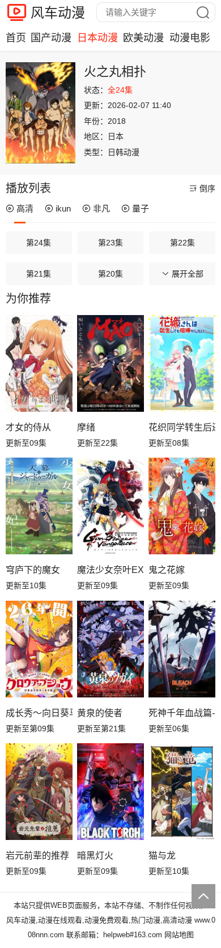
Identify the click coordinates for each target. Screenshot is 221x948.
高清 (24, 208)
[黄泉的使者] (110, 649)
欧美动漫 (143, 38)
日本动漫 (97, 38)
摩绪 (86, 427)
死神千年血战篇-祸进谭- (181, 713)
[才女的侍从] (39, 363)
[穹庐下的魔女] (39, 506)
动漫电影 (189, 38)
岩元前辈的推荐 (37, 855)
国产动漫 (51, 38)
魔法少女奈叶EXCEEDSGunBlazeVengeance (110, 570)
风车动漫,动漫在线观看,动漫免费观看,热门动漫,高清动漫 (99, 920)
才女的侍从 (28, 427)
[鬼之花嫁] (181, 506)
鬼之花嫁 (166, 570)
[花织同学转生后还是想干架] (181, 363)
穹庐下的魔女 (33, 570)
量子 (140, 208)
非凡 (101, 208)
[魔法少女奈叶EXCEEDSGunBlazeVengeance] (110, 506)
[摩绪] (110, 363)
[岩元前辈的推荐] (39, 791)
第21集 (38, 273)
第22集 (182, 242)
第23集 (110, 242)
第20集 (110, 273)
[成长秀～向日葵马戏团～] (39, 649)
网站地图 (179, 934)
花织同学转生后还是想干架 (181, 427)
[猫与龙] (181, 791)
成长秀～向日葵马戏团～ (39, 713)
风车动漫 (58, 12)
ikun (63, 208)
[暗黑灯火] (110, 791)
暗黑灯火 (95, 855)
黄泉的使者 (99, 713)
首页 (16, 38)
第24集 (38, 242)
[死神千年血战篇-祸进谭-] (181, 649)
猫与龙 (162, 855)
